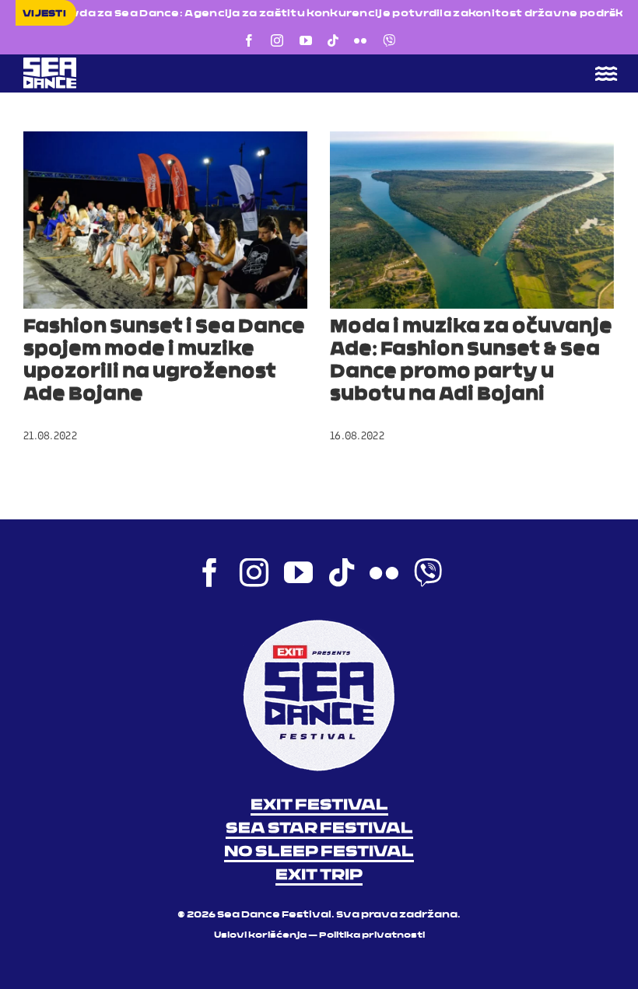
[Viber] (389, 40)
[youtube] (306, 40)
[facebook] (249, 40)
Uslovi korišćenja (260, 935)
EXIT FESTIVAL (319, 805)
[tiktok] (333, 40)
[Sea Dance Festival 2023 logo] (159, 62)
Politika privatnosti (372, 935)
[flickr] (360, 40)
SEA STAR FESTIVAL (319, 829)
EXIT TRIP (319, 875)
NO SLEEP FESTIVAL (319, 852)
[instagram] (277, 40)
